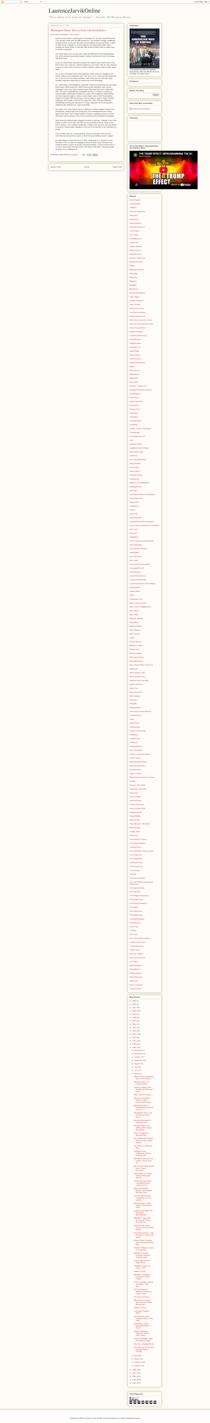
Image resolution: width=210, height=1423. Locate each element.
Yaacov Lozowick (136, 985)
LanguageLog (135, 572)
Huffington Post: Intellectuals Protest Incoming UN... (142, 1153)
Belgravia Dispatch (137, 270)
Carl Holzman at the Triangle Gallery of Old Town (143, 1318)
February (138, 1362)
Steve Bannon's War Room (140, 824)
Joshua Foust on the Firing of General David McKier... (143, 1227)
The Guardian (135, 870)
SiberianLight (135, 820)
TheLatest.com (135, 923)
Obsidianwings (135, 708)
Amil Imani (134, 215)
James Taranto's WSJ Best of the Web (144, 525)
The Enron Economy (142, 1297)
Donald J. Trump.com (138, 386)
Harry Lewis (134, 467)
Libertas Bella (135, 587)
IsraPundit (133, 514)
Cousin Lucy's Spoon (138, 328)
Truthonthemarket (136, 946)
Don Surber (134, 382)
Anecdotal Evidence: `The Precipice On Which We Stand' (144, 1235)
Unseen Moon (135, 950)
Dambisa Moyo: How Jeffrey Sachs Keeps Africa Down (142, 1128)
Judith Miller (134, 552)
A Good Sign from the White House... (142, 1262)
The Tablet (134, 907)
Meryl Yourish (135, 634)
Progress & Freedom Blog (139, 754)
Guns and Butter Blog (138, 459)
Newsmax (133, 700)
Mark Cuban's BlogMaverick (140, 607)
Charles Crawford (136, 301)
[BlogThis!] (90, 155)
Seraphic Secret (136, 812)
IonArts (132, 510)
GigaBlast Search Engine (139, 448)
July (136, 1067)
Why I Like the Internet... (143, 1095)
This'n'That (134, 927)
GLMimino (133, 456)
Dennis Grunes (135, 359)
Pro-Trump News (136, 750)
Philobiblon (134, 735)
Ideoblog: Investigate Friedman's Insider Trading (142, 1277)
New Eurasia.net (136, 692)
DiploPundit (134, 378)
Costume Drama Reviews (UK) (141, 324)
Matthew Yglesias (136, 618)
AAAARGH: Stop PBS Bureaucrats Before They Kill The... (142, 1220)
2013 (134, 1034)
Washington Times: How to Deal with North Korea (78, 30)
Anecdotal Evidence (137, 227)
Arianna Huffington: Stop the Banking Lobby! (143, 1340)
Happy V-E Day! (140, 1271)
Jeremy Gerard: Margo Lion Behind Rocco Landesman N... (142, 1183)
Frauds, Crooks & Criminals (140, 429)
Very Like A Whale (136, 954)
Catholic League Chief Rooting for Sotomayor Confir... (143, 1089)
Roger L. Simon (136, 773)
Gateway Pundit (136, 444)
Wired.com (134, 981)
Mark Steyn (134, 611)
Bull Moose (134, 289)
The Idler (133, 874)
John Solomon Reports (138, 549)
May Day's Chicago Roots (144, 1344)
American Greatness (137, 211)
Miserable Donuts (136, 661)
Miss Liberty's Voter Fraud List (141, 665)
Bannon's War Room (137, 258)
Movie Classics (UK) (137, 673)
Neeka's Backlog (136, 684)
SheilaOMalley (135, 816)
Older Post (117, 167)
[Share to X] (92, 155)
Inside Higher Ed (136, 498)
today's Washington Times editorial (67, 34)
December (138, 1050)
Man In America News (138, 603)
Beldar (132, 266)
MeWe (132, 638)
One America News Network (140, 711)
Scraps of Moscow (137, 804)
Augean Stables (136, 246)
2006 (134, 1376)
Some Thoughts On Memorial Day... (141, 1134)
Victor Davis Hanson (137, 958)
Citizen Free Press (137, 308)
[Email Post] (83, 155)
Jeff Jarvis (133, 533)
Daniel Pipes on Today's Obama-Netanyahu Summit (143, 1176)
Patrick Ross (134, 723)
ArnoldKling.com (136, 239)
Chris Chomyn (135, 304)
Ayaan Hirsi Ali (135, 250)
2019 (134, 1014)
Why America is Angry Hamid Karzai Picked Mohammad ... (143, 1302)
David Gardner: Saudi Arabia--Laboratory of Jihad (143, 1205)
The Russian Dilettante (138, 903)
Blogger (137, 1418)
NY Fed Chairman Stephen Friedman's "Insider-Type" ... (142, 1291)
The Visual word (136, 911)
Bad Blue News (135, 254)
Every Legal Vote (136, 401)
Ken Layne (134, 560)
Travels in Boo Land (137, 942)
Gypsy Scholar (135, 463)
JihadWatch (134, 537)
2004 (134, 1383)
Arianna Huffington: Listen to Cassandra (144, 1249)
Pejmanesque (135, 727)
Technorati (134, 835)
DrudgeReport (135, 394)
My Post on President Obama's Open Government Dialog (142, 1100)
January (137, 1366)
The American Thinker (138, 839)
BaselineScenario (136, 262)
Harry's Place (135, 471)
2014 (134, 1031)
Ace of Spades (135, 200)
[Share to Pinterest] (97, 155)
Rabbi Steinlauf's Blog (138, 762)
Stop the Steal (135, 828)
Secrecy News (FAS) (137, 808)
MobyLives (134, 669)
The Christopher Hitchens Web (141, 851)
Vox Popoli (134, 962)
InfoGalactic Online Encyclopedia (142, 494)
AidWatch (133, 208)
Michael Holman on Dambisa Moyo (141, 1083)
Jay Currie (133, 529)
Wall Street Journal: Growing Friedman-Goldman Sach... (142, 1255)
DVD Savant (134, 397)
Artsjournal (134, 243)
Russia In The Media (137, 785)
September (138, 1060)
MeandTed (134, 622)
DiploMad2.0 (134, 374)
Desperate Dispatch (137, 363)
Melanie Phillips (135, 626)
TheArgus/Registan (137, 919)
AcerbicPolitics (135, 204)
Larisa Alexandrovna (137, 576)
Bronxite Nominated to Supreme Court (142, 1121)
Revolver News (135, 770)
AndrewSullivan (135, 223)
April (136, 1356)
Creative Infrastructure (138, 336)
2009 (134, 1047)
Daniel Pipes (134, 351)
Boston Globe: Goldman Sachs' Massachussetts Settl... (144, 1242)
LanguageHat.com (137, 568)
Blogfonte (133, 281)
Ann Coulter (134, 235)
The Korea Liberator (137, 878)
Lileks (132, 595)
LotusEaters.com (136, 599)
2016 (134, 1024)
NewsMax (133, 704)
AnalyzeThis (134, 219)
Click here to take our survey (141, 320)
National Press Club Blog (139, 680)
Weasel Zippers (136, 973)
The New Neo (135, 892)
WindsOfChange (136, 977)
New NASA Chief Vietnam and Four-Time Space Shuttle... (143, 1140)
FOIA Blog (133, 425)
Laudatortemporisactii (138, 580)
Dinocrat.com (135, 370)
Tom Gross (134, 934)
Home (86, 167)
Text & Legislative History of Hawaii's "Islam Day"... (143, 1284)
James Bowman (136, 518)
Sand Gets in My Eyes (138, 789)
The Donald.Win (136, 859)
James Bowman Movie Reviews (142, 522)
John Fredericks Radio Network (142, 541)
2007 (134, 1373)
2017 (134, 1021)
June (136, 1070)
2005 (134, 1380)
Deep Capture (135, 355)
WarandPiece (135, 969)
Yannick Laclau (135, 989)
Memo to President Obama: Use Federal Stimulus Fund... (143, 1190)
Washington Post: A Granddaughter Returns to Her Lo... (144, 1108)
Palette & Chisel (140, 1308)
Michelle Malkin (135, 653)
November (138, 1054)
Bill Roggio (134, 273)
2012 (134, 1037)
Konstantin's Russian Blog (139, 564)
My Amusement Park (137, 677)
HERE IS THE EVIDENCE (139, 483)
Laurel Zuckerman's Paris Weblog (143, 584)
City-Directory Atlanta (138, 312)
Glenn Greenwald (136, 452)
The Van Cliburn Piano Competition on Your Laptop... (142, 1198)
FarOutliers (134, 413)
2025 (134, 1004)
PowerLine (134, 742)
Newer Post (56, 167)
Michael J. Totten (136, 645)
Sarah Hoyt (134, 793)
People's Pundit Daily (138, 731)
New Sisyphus (135, 696)
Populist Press (135, 739)
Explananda (134, 405)
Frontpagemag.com (137, 436)
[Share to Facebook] (94, 155)
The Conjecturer (136, 855)
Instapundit (134, 502)
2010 (134, 1044)
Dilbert (132, 366)
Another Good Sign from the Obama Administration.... (143, 1213)
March (137, 1359)
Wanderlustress (135, 965)
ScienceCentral (135, 801)
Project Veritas (135, 758)
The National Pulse (137, 888)
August (137, 1064)
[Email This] (87, 155)
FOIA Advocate (135, 421)
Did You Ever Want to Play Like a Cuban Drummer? (144, 1168)
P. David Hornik (135, 715)
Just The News (135, 556)
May (136, 1074)
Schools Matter (135, 797)
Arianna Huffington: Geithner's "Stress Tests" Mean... (141, 1333)
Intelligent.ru (134, 506)
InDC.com (133, 491)
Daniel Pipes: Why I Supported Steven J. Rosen (142, 1326)
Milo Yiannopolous (137, 657)
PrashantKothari (136, 746)
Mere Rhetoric (135, 630)
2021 (134, 1007)
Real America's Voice (138, 766)
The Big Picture (135, 847)
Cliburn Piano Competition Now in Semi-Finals (144, 1078)
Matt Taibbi (134, 615)
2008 (134, 1370)
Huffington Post (135, 487)
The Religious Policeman (139, 896)
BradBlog (133, 285)
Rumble (133, 781)
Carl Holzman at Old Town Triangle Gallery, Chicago (144, 1349)
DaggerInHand (135, 343)
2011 (134, 1041)
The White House (136, 915)
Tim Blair (133, 930)
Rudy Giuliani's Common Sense (142, 777)
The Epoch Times (136, 863)
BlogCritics (134, 277)
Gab (131, 440)
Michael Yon (134, 649)
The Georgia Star (136, 866)
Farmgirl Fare (135, 409)
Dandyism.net (135, 347)
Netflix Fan (134, 688)
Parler (132, 719)
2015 (134, 1027)
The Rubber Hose (136, 899)
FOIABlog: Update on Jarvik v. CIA (142, 1267)
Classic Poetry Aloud (137, 316)
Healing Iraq (134, 479)
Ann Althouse (135, 231)
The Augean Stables (137, 843)
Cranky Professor (136, 332)
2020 (134, 1011)
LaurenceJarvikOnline (74, 10)
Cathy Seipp (134, 297)
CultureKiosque (135, 339)
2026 (134, 1001)
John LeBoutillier (136, 545)
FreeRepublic (135, 432)
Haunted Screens (136, 475)
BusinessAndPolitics (137, 293)
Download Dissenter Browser (141, 390)
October (137, 1057)
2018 (134, 1017)
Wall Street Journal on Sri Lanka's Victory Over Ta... (143, 1161)
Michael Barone (136, 642)
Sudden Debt (135, 832)
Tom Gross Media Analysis (140, 938)
